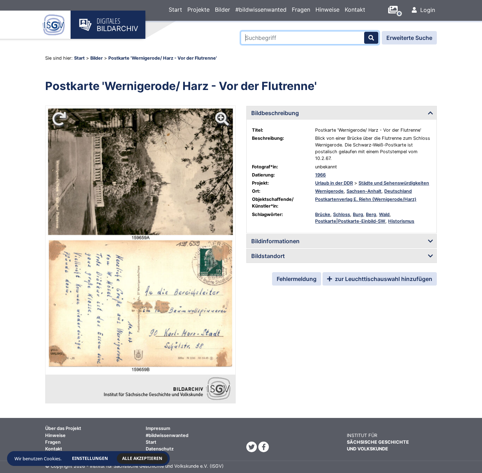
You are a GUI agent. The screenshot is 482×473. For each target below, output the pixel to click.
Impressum (158, 428)
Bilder (222, 9)
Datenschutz (160, 448)
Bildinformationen (275, 241)
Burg (358, 214)
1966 (320, 175)
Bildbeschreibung (275, 112)
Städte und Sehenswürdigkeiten (394, 183)
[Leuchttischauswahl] (395, 9)
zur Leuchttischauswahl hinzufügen (382, 278)
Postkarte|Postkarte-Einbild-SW (350, 221)
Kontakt (355, 9)
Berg (371, 214)
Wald (384, 214)
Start (175, 9)
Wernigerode (329, 191)
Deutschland (398, 191)
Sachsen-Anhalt (364, 191)
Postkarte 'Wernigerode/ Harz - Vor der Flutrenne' (162, 58)
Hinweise (327, 9)
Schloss (341, 214)
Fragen (301, 9)
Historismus (401, 221)
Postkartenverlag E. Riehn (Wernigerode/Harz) (365, 199)
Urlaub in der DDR (334, 183)
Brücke (322, 214)
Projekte (198, 9)
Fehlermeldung (297, 278)
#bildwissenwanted (261, 9)
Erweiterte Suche (409, 37)
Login (426, 9)
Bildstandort (268, 255)
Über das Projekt (63, 428)
